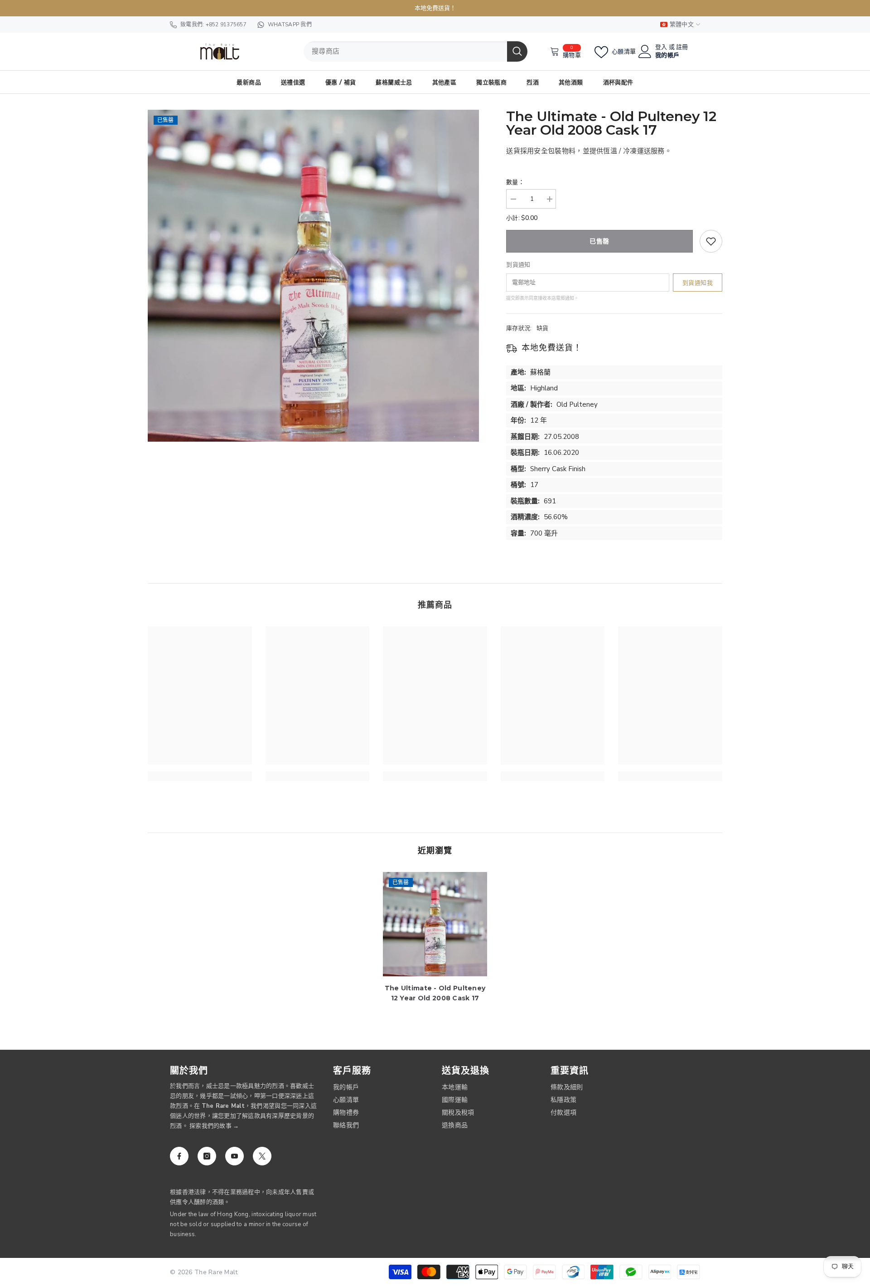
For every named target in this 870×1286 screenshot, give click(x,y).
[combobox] (405, 51)
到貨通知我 (697, 282)
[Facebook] (179, 1156)
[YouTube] (234, 1156)
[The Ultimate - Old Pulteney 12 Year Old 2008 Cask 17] (435, 924)
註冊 (682, 47)
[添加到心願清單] (711, 241)
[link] (200, 776)
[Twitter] (262, 1156)
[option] (313, 276)
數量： (515, 182)
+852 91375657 (226, 24)
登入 (661, 47)
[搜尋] (415, 51)
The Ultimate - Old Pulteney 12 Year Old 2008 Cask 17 (435, 993)
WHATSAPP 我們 (290, 24)
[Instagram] (207, 1156)
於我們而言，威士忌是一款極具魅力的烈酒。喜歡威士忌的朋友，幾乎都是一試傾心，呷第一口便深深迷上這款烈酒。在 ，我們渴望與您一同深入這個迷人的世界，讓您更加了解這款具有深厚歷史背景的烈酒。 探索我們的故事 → (243, 1106)
